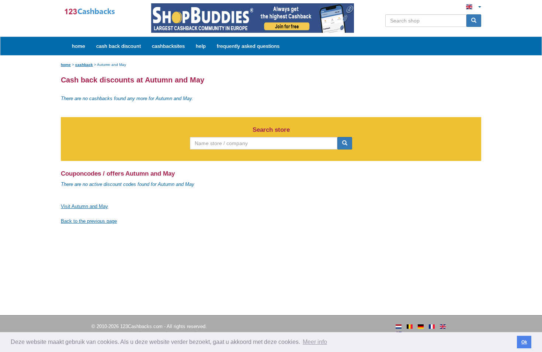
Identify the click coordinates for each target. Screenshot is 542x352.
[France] (432, 326)
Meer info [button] (315, 342)
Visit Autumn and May (84, 206)
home (78, 46)
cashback (84, 65)
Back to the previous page (89, 221)
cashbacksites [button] (168, 46)
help (201, 46)
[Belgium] (410, 326)
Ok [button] (524, 342)
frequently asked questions (248, 46)
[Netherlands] (399, 326)
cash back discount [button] (118, 46)
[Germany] (421, 326)
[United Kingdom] (443, 326)
